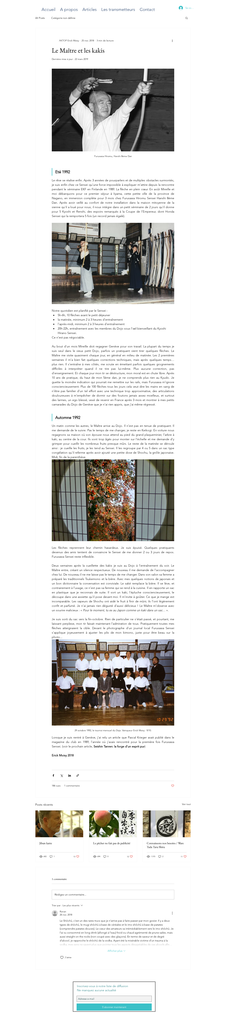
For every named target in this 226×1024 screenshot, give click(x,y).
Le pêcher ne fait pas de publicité (111, 843)
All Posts (40, 18)
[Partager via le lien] (77, 775)
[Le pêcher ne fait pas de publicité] (113, 823)
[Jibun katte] (59, 823)
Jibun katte (45, 843)
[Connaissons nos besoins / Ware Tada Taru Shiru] (167, 823)
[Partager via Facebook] (53, 775)
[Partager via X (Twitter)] (61, 775)
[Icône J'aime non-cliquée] (62, 957)
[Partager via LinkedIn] (69, 775)
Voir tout (186, 804)
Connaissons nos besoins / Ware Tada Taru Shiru (165, 845)
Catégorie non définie (63, 18)
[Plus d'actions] (172, 41)
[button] (186, 18)
